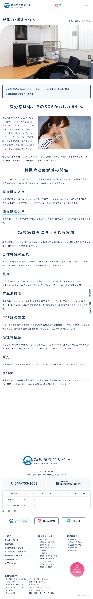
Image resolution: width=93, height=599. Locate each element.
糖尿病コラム (11, 563)
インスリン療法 (45, 561)
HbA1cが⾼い (11, 582)
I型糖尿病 (43, 550)
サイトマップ (10, 567)
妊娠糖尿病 (72, 539)
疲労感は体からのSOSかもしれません (24, 89)
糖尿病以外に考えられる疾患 (20, 94)
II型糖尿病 (43, 553)
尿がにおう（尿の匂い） (15, 585)
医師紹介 (9, 543)
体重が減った (34, 585)
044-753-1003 (26, 483)
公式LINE (76, 520)
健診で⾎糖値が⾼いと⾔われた (40, 587)
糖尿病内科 (44, 539)
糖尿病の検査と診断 (47, 542)
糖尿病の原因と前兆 (47, 548)
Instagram (48, 520)
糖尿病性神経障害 (74, 545)
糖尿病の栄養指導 (46, 567)
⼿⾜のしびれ (11, 593)
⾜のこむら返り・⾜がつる (38, 579)
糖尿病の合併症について (77, 542)
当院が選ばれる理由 (14, 547)
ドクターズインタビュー (15, 551)
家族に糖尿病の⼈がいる (15, 587)
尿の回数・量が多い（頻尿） (16, 579)
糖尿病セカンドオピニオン (17, 555)
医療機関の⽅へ (12, 559)
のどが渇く (10, 590)
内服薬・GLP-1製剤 (47, 564)
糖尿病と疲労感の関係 (59, 89)
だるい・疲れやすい (36, 590)
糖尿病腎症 (72, 550)
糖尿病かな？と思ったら (48, 556)
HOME (70, 21)
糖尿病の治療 (44, 545)
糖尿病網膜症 (73, 548)
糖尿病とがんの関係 (47, 559)
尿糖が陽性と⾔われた (37, 582)
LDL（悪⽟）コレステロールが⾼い (41, 593)
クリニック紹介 (11, 539)
